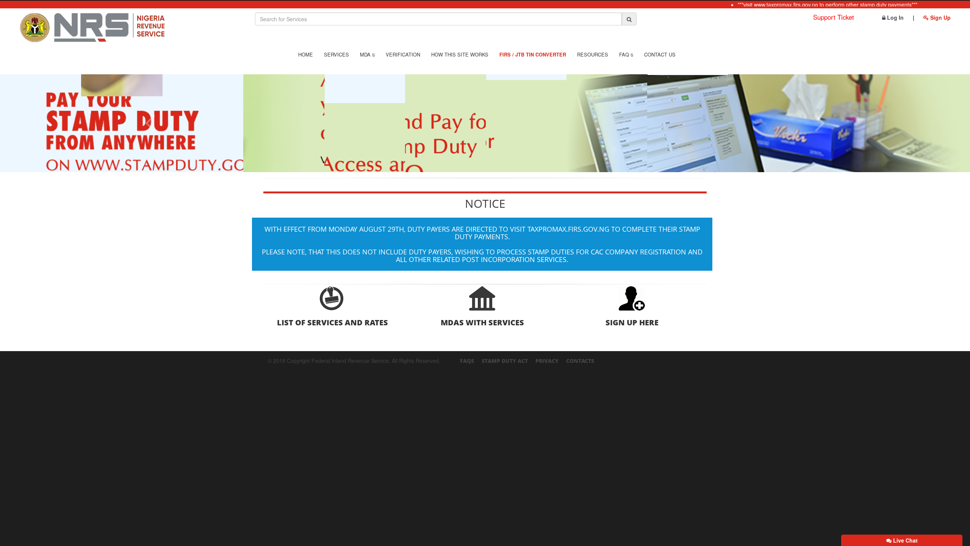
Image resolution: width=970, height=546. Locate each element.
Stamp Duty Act (505, 360)
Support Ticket (833, 17)
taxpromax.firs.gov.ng (568, 229)
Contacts (580, 360)
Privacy (547, 360)
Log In (895, 17)
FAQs (467, 360)
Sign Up (940, 17)
